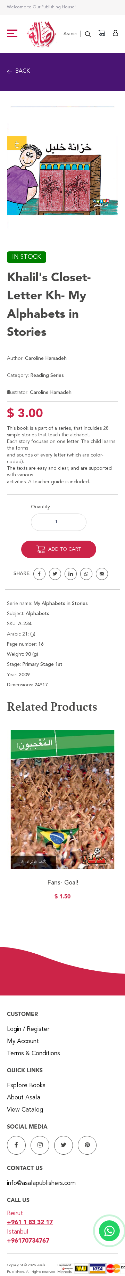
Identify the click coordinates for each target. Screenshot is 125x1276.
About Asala (23, 1098)
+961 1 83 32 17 (30, 1223)
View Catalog (25, 1110)
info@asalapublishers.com (41, 1183)
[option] (62, 819)
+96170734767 (28, 1241)
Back (22, 71)
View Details (62, 836)
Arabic (70, 34)
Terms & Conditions (33, 1054)
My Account (23, 1041)
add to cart (64, 549)
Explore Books (26, 1086)
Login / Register (28, 1029)
